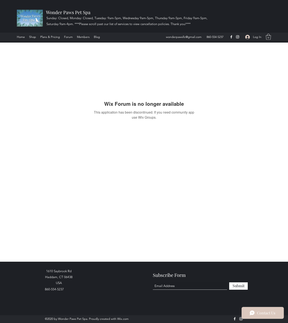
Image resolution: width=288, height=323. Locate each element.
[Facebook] (231, 37)
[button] (268, 37)
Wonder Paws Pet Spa (68, 12)
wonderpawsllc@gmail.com (184, 37)
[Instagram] (238, 37)
